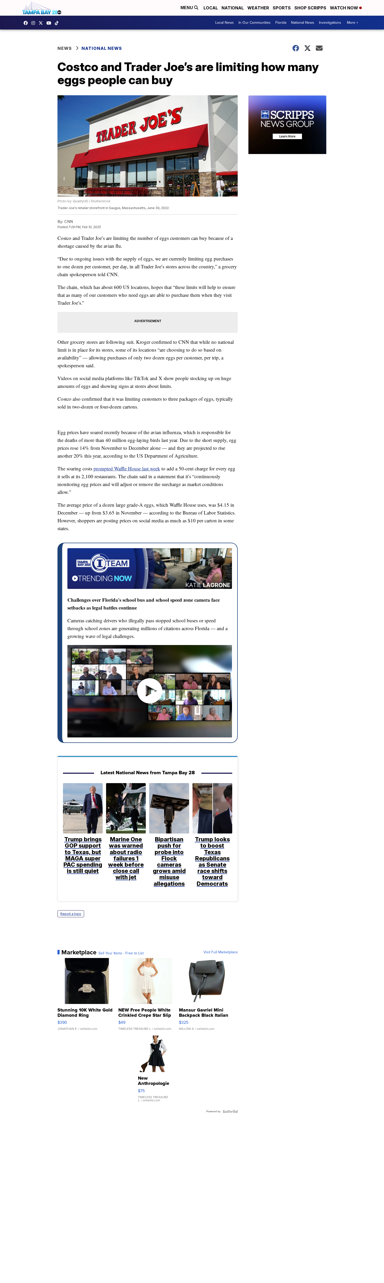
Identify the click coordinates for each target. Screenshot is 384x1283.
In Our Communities (254, 22)
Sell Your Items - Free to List (121, 953)
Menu (187, 7)
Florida (280, 22)
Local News (224, 22)
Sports (282, 7)
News (64, 48)
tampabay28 (42, 23)
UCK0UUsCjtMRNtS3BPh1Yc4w (50, 23)
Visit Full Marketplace (220, 952)
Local (210, 7)
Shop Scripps (310, 7)
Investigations (330, 22)
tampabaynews (27, 23)
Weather (258, 7)
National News (302, 22)
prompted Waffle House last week (127, 468)
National (233, 7)
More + (352, 22)
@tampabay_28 (58, 23)
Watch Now (344, 7)
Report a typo (70, 914)
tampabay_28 (34, 23)
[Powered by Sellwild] (230, 1111)
